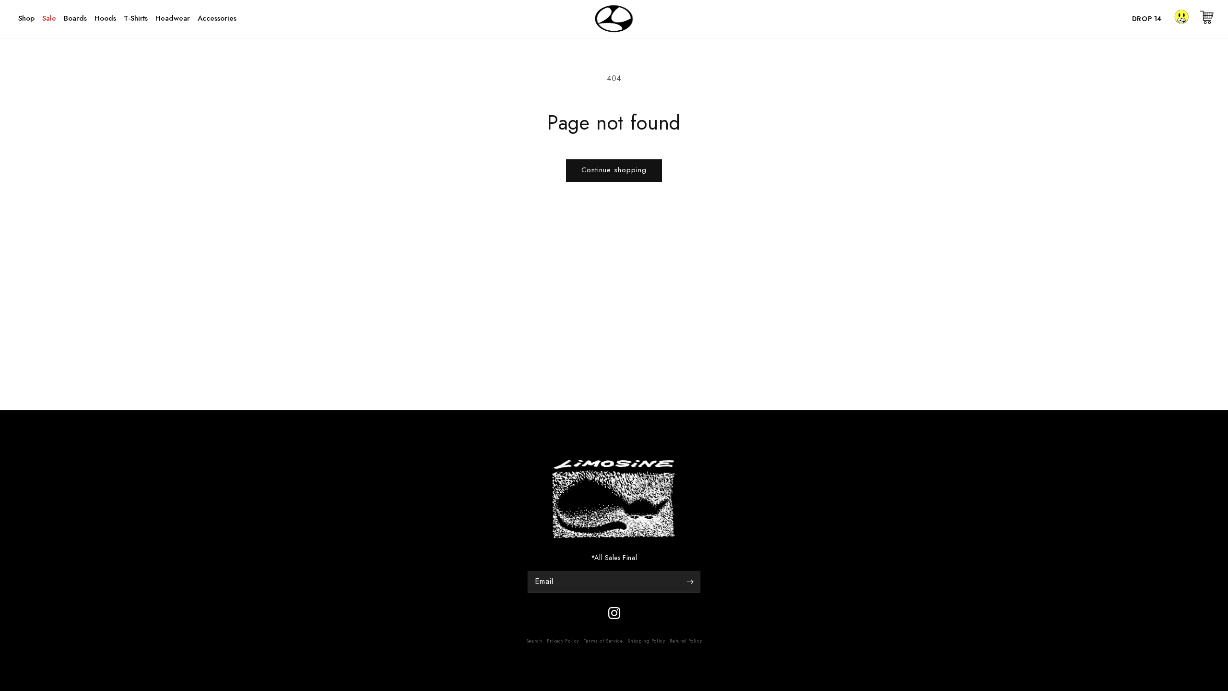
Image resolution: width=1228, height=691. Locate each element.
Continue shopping (614, 170)
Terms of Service (603, 640)
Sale (49, 18)
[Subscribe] (689, 581)
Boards (75, 18)
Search (534, 640)
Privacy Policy (563, 640)
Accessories (217, 18)
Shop (26, 18)
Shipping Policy (646, 640)
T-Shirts (136, 18)
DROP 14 (1147, 19)
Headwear (172, 18)
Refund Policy (686, 640)
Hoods (105, 18)
